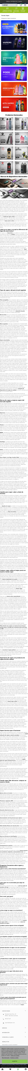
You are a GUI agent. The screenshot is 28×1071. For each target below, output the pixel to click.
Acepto (14, 1061)
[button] (16, 5)
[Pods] (14, 74)
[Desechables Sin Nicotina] (14, 58)
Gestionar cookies (14, 1057)
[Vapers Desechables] (14, 89)
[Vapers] (14, 43)
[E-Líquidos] (14, 27)
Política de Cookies (15, 1055)
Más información (6, 1057)
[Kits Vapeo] (14, 104)
